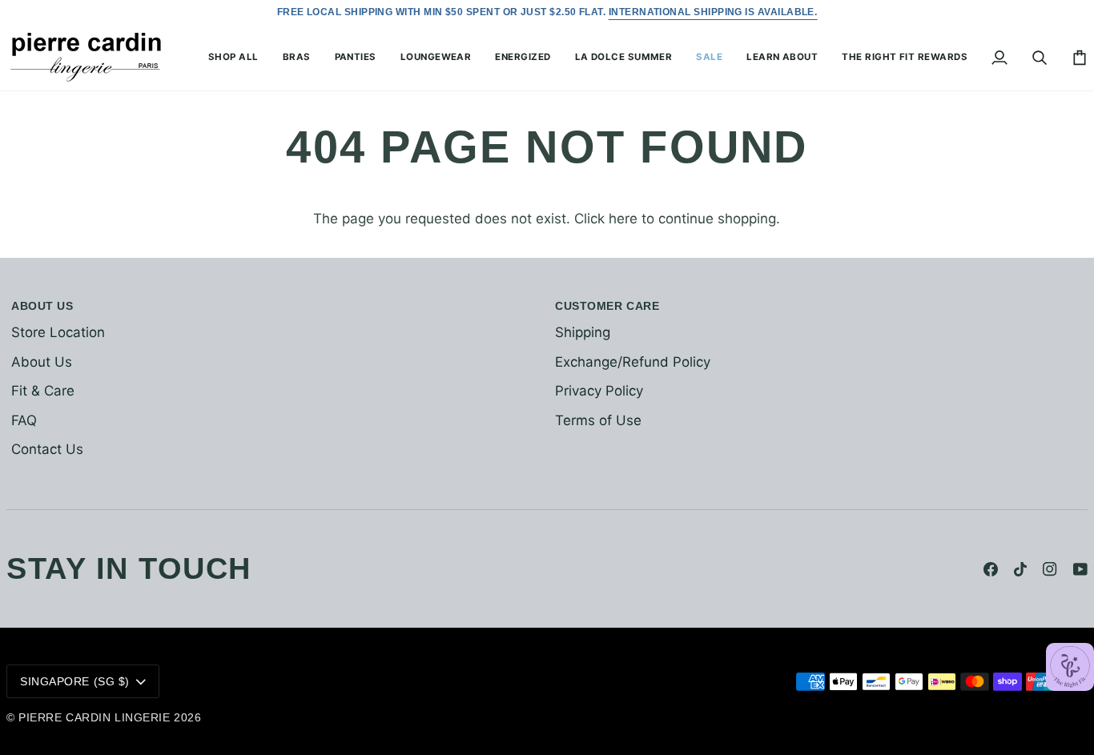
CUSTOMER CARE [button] (607, 305)
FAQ (24, 420)
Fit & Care (42, 391)
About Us (41, 362)
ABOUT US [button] (42, 305)
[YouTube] (1080, 569)
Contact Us (47, 449)
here (623, 219)
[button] (233, 57)
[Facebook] (990, 569)
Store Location (58, 332)
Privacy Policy (599, 391)
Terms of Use (598, 420)
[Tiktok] (1020, 569)
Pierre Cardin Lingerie (94, 717)
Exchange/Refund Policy (632, 362)
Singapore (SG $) (75, 681)
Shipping (582, 332)
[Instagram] (1050, 569)
